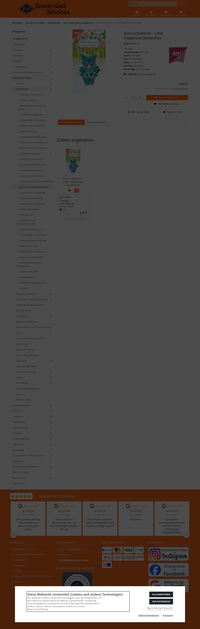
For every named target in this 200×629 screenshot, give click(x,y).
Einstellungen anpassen (161, 608)
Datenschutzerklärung (149, 615)
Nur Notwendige (161, 601)
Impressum (168, 615)
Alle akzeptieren (161, 594)
